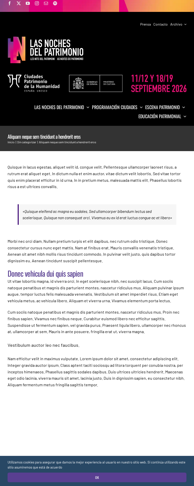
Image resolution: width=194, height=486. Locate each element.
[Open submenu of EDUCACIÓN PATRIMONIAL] (183, 116)
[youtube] (28, 3)
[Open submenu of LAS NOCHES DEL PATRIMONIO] (86, 107)
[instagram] (37, 3)
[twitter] (19, 3)
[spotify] (55, 3)
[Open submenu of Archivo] (184, 24)
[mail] (46, 3)
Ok (97, 477)
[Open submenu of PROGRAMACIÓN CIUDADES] (140, 107)
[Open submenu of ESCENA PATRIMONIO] (182, 107)
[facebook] (10, 3)
